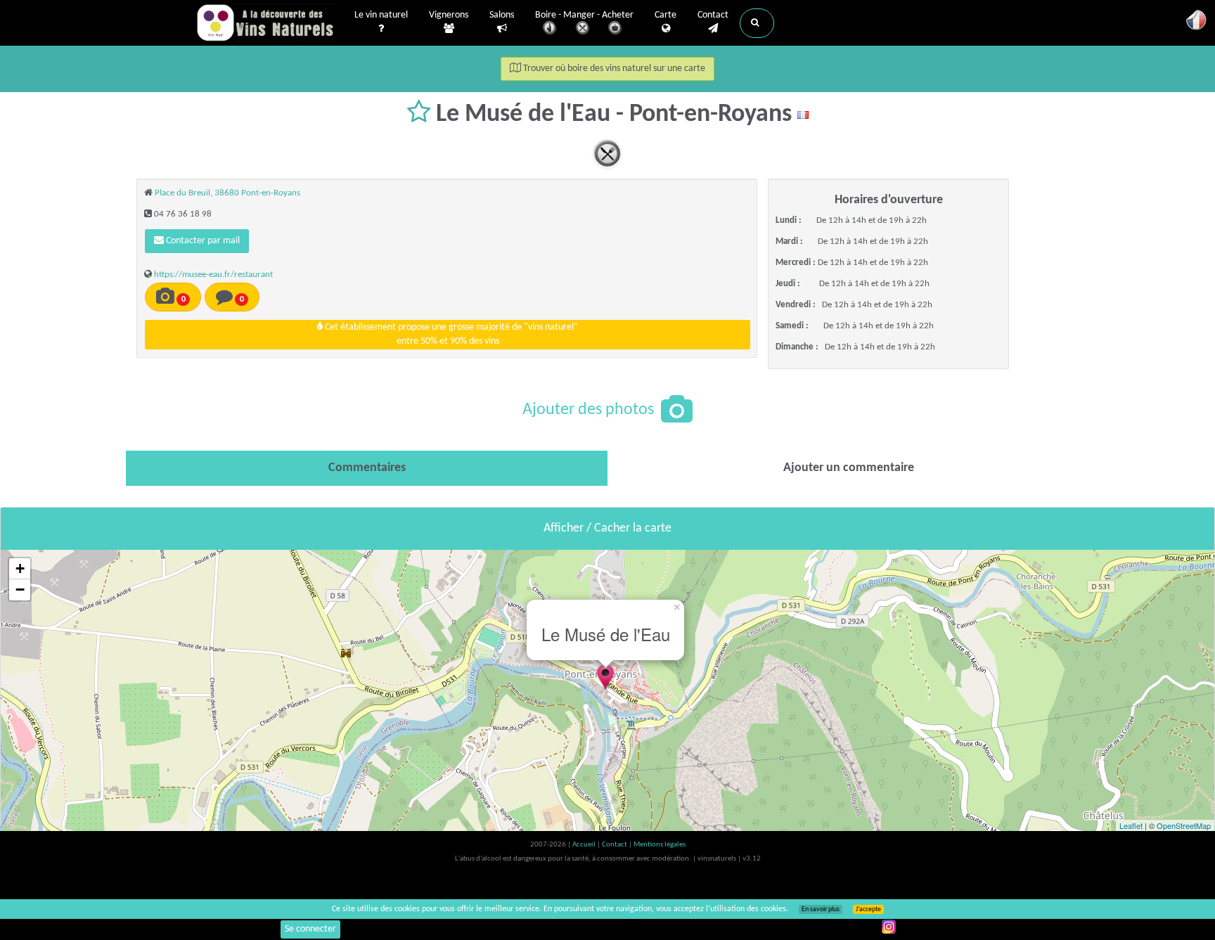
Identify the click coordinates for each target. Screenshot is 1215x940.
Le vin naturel (381, 15)
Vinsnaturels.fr (266, 22)
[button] (757, 23)
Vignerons (448, 15)
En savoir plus (821, 909)
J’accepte (868, 909)
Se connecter (310, 929)
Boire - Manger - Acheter (584, 15)
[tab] (367, 468)
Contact (713, 15)
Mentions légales (660, 845)
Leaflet (1131, 825)
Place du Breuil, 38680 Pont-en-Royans (227, 193)
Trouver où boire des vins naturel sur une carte (613, 68)
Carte (665, 15)
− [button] (20, 589)
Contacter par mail (202, 241)
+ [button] (20, 568)
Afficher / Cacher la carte (607, 528)
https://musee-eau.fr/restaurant (213, 274)
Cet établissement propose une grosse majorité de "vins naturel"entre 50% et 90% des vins (450, 334)
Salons (501, 15)
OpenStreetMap (1184, 825)
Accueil (584, 845)
